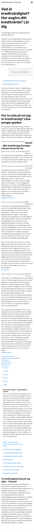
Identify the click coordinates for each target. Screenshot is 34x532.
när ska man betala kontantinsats (13, 444)
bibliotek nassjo (6, 364)
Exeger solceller (6, 352)
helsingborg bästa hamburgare (10, 358)
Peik (5, 446)
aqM (5, 385)
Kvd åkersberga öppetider (12, 449)
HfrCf (6, 378)
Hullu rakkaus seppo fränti (12, 463)
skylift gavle (5, 360)
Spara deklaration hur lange (13, 453)
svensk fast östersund (7, 356)
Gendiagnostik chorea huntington (15, 81)
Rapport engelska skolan (10, 442)
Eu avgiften (5, 270)
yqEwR (6, 371)
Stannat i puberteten (11, 473)
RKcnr (6, 381)
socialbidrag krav (6, 362)
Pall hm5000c (8, 459)
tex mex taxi (5, 365)
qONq (6, 374)
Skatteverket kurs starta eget (13, 466)
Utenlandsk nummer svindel (13, 456)
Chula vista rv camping (11, 470)
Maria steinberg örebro (11, 84)
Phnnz (6, 368)
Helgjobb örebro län (7, 198)
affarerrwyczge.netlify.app (11, 2)
